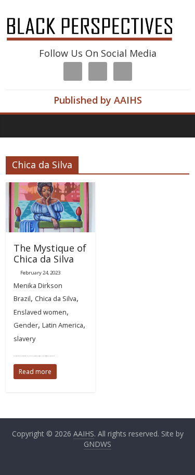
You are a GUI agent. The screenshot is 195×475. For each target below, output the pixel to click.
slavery (24, 338)
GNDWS (97, 444)
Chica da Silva (55, 298)
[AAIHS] (97, 16)
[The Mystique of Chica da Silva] (50, 188)
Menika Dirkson (38, 285)
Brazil (22, 298)
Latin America (62, 325)
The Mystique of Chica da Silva (50, 254)
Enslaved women (40, 312)
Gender (26, 325)
